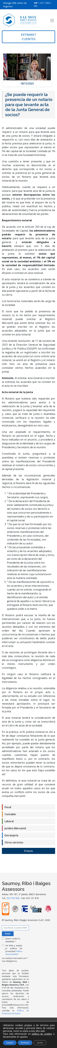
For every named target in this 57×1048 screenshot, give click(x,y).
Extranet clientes (28, 37)
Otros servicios (14, 842)
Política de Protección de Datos (15, 1012)
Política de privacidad (14, 953)
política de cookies (42, 1033)
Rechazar (25, 1042)
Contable (10, 814)
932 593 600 (13, 898)
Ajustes (40, 1042)
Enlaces (28, 851)
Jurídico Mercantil (15, 828)
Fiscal (8, 807)
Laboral (9, 821)
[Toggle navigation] (52, 20)
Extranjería (11, 835)
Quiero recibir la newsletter (12, 940)
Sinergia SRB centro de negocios (15, 4)
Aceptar (9, 1042)
